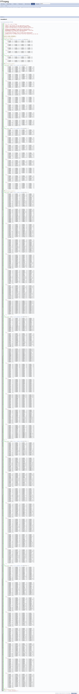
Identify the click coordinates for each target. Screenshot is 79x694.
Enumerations (26, 7)
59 (2, 63)
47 (2, 55)
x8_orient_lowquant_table (18, 39)
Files (12, 7)
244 (2, 192)
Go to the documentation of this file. (7, 22)
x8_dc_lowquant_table (17, 65)
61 (2, 65)
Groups (37, 7)
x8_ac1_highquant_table (18, 565)
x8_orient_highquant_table (18, 55)
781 (2, 565)
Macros (34, 7)
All (0, 7)
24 (2, 39)
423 (2, 316)
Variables (18, 7)
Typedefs (22, 7)
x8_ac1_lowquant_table (18, 441)
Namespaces (9, 7)
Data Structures (4, 7)
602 (2, 441)
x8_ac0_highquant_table (18, 316)
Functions (15, 7)
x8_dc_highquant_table (18, 128)
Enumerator (31, 7)
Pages (40, 7)
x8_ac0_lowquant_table (18, 192)
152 (2, 128)
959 (2, 689)
